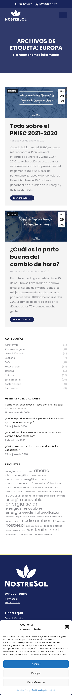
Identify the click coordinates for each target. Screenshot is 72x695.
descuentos (30, 491)
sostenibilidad (43, 530)
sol (23, 530)
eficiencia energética (44, 495)
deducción (53, 487)
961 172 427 (25, 4)
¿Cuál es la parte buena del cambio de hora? (34, 256)
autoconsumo (38, 475)
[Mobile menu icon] (63, 15)
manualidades (12, 521)
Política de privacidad (43, 690)
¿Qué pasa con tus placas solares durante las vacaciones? (31, 448)
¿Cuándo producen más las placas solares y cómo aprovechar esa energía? (34, 420)
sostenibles (23, 535)
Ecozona (12, 214)
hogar (18, 516)
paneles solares (34, 526)
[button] (67, 627)
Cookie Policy (23, 690)
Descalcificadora (14, 491)
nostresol (15, 525)
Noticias (12, 91)
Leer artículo (20, 197)
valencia (48, 535)
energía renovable (24, 499)
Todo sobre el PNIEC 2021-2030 (34, 129)
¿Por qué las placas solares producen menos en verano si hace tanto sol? (33, 434)
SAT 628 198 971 (48, 4)
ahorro (41, 470)
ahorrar (29, 471)
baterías (42, 479)
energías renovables (24, 508)
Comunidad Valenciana (46, 483)
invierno (40, 516)
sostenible (11, 534)
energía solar (22, 504)
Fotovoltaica (12, 602)
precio (8, 531)
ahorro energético (17, 475)
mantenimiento (53, 516)
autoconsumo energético (21, 479)
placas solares (53, 526)
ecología (13, 495)
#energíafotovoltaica (15, 471)
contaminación (38, 487)
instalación (29, 516)
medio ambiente (38, 520)
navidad (61, 521)
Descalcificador (14, 618)
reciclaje (16, 531)
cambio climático (15, 483)
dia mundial (42, 491)
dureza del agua (57, 491)
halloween (10, 516)
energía (60, 495)
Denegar (36, 673)
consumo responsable (17, 487)
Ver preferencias (36, 682)
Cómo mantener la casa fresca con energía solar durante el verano (34, 406)
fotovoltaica (47, 512)
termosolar (36, 534)
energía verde (19, 512)
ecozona (26, 495)
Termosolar (11, 599)
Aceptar (36, 663)
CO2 (28, 483)
